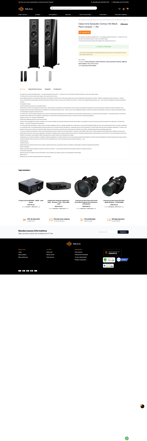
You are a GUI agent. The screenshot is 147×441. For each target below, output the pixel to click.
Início (79, 19)
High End (84, 19)
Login (20, 252)
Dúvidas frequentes (80, 259)
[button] (66, 21)
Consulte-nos (86, 32)
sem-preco (85, 65)
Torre (97, 19)
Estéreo (119, 61)
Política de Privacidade (81, 254)
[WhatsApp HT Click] (127, 438)
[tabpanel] (73, 125)
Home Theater (82, 63)
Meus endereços (23, 257)
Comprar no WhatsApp (104, 46)
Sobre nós (49, 252)
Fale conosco (50, 257)
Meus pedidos (22, 254)
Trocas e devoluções (81, 257)
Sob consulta (92, 65)
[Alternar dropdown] (124, 9)
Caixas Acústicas (91, 19)
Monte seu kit (50, 254)
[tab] (22, 89)
